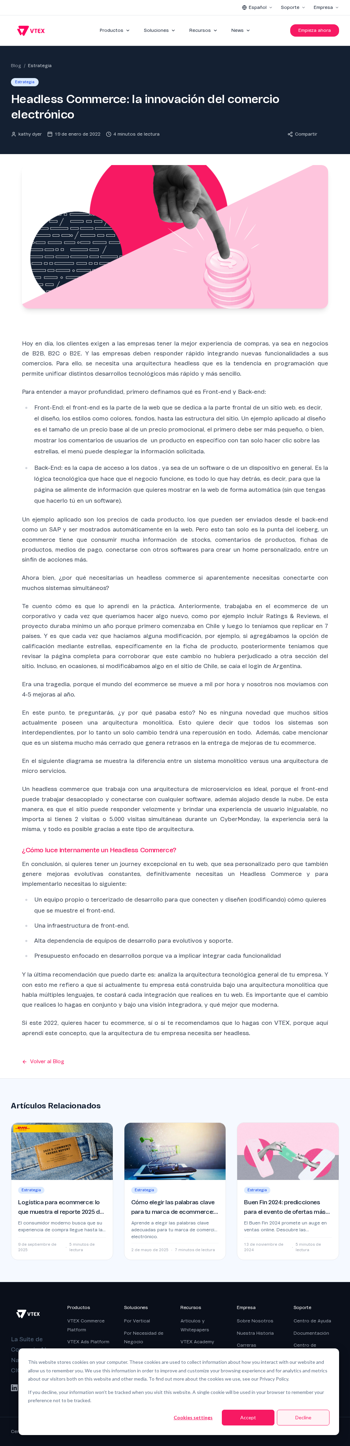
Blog (16, 65)
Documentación (311, 1333)
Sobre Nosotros (255, 1321)
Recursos (200, 30)
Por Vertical (137, 1321)
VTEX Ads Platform (88, 1342)
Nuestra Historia (255, 1333)
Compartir (306, 134)
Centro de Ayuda (312, 1321)
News (237, 30)
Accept (248, 1417)
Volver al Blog (47, 1061)
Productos (111, 30)
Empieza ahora (314, 30)
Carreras (246, 1345)
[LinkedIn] (14, 1387)
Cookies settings (193, 1417)
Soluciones (156, 30)
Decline (303, 1417)
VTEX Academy (197, 1342)
